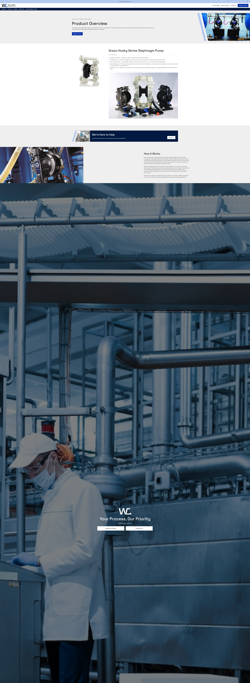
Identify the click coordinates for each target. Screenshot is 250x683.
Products (4, 9)
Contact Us (233, 5)
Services (10, 9)
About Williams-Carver (31, 9)
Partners (15, 9)
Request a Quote (243, 5)
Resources (21, 9)
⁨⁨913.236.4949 (216, 5)
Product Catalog (225, 5)
